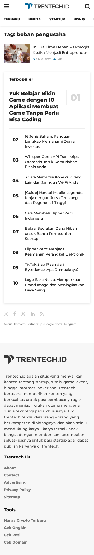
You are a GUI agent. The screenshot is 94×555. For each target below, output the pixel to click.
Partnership (34, 324)
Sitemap (12, 497)
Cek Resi (12, 535)
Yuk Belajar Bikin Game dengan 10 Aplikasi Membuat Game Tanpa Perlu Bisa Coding (34, 106)
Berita (34, 19)
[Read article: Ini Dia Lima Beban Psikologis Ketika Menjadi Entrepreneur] (17, 53)
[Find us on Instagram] (6, 314)
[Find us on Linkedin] (33, 314)
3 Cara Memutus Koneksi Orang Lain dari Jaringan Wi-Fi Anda (53, 180)
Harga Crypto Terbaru (25, 520)
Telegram (70, 324)
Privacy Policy (17, 489)
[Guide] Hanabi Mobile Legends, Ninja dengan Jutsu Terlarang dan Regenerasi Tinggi (54, 197)
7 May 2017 (43, 59)
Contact (19, 324)
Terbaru (12, 19)
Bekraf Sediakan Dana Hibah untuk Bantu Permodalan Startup (51, 233)
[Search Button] (87, 6)
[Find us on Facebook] (14, 314)
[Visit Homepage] (47, 6)
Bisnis (79, 19)
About (8, 324)
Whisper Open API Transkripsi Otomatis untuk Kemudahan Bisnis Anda (52, 161)
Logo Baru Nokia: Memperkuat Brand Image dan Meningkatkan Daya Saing (54, 284)
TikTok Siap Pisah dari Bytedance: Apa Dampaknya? (52, 267)
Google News (53, 324)
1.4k (59, 59)
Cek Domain (16, 542)
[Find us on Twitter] (23, 314)
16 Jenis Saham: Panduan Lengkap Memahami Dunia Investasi (50, 141)
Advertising (15, 482)
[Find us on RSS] (42, 314)
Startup (57, 19)
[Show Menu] (6, 6)
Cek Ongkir (15, 527)
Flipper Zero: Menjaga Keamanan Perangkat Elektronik (54, 252)
